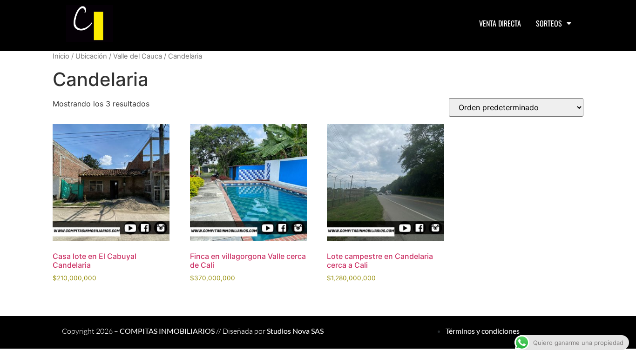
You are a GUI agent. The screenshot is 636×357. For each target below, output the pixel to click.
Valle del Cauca (137, 56)
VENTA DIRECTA (500, 23)
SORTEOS (549, 23)
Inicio (61, 56)
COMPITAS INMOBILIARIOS (167, 330)
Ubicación (91, 56)
